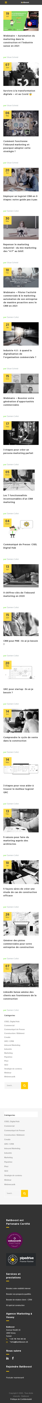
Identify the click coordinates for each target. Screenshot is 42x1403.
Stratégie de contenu (13, 1069)
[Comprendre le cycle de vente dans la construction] (21, 721)
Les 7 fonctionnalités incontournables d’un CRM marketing (18, 499)
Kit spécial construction (15, 1305)
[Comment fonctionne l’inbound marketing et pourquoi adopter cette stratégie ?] (21, 123)
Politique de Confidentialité (21, 1399)
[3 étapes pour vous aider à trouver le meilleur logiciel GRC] (21, 769)
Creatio (7, 1037)
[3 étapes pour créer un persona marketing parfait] (21, 433)
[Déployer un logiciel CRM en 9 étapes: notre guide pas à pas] (21, 179)
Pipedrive (8, 1057)
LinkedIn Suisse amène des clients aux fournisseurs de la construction (20, 995)
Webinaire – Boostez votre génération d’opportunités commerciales (18, 401)
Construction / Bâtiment (14, 1033)
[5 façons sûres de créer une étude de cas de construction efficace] (21, 872)
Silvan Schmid (12, 57)
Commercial (9, 1025)
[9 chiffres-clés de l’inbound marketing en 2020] (21, 576)
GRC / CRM (9, 1041)
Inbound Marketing (12, 1045)
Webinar (7, 1073)
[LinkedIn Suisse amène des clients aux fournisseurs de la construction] (21, 975)
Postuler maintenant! (15, 1377)
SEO (6, 1065)
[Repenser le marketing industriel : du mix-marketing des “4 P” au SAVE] (21, 228)
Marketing (8, 1053)
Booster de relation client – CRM (19, 1300)
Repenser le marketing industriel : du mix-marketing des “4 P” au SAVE (19, 248)
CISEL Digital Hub (11, 1022)
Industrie (8, 1049)
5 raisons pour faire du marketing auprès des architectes (16, 840)
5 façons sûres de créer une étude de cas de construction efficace (20, 892)
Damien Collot (13, 211)
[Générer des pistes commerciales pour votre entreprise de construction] (21, 924)
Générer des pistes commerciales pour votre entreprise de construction (18, 944)
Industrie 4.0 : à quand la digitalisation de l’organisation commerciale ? (19, 354)
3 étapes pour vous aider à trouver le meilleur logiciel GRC (18, 789)
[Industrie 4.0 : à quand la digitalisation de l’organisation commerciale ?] (21, 334)
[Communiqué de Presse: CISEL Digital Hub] (21, 529)
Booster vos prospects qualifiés (18, 1294)
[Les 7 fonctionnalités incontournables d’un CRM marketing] (21, 480)
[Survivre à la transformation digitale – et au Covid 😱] (21, 74)
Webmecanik (9, 1077)
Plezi (6, 1061)
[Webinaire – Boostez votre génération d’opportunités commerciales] (21, 383)
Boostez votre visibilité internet (18, 1288)
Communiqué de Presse (14, 1029)
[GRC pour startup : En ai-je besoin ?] (21, 672)
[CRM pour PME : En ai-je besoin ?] (21, 624)
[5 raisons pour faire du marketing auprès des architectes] (21, 820)
